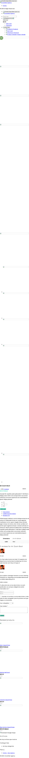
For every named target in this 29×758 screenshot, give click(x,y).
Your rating (3, 603)
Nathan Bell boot (5, 672)
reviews (6, 489)
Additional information (9, 514)
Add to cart (3, 509)
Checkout (9, 25)
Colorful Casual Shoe (6, 700)
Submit (2, 615)
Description (6, 512)
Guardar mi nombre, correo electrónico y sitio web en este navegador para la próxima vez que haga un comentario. (14, 598)
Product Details (20, 34)
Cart (11, 31)
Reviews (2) (6, 515)
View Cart (9, 24)
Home (5, 6)
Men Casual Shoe (5, 645)
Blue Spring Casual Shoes (7, 727)
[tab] (16, 512)
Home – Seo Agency (9, 753)
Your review (4, 606)
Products (15, 29)
